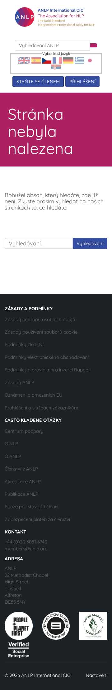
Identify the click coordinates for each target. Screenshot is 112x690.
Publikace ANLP (21, 494)
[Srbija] (56, 67)
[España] (36, 60)
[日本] (90, 60)
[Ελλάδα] (79, 60)
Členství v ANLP (21, 469)
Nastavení (96, 675)
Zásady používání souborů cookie (41, 332)
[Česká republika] (46, 60)
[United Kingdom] (24, 60)
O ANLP (13, 456)
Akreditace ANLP (23, 482)
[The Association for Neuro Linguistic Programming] (55, 17)
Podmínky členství (24, 344)
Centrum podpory (24, 431)
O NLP (11, 443)
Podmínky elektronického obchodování (47, 357)
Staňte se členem (38, 81)
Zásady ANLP (19, 382)
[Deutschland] (68, 60)
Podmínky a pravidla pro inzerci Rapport (48, 370)
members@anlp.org (26, 549)
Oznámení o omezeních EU (34, 395)
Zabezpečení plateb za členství (37, 519)
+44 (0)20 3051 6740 (26, 542)
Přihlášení (82, 81)
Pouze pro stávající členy (31, 506)
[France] (57, 60)
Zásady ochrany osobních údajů (40, 319)
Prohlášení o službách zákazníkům (41, 408)
